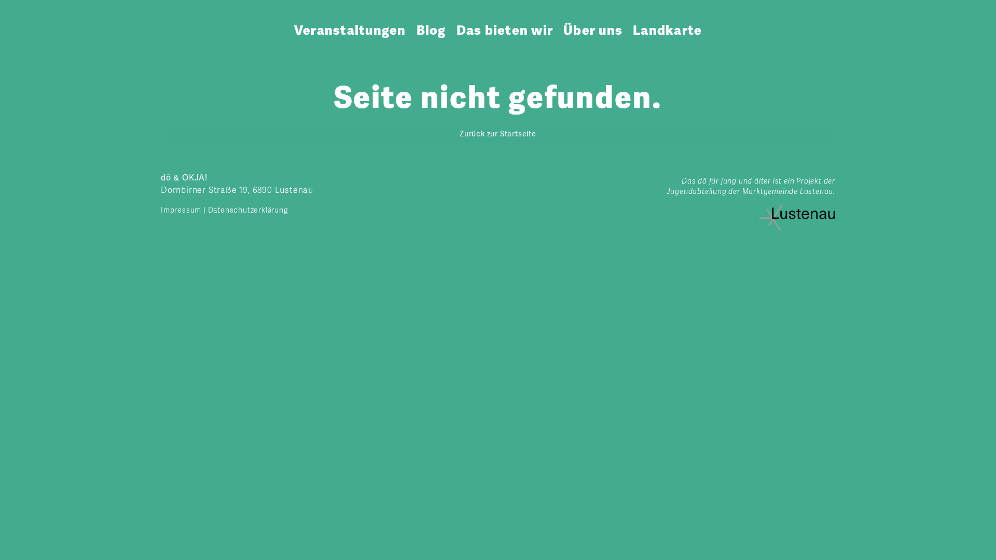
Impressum (181, 210)
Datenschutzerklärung (248, 210)
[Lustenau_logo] (797, 208)
